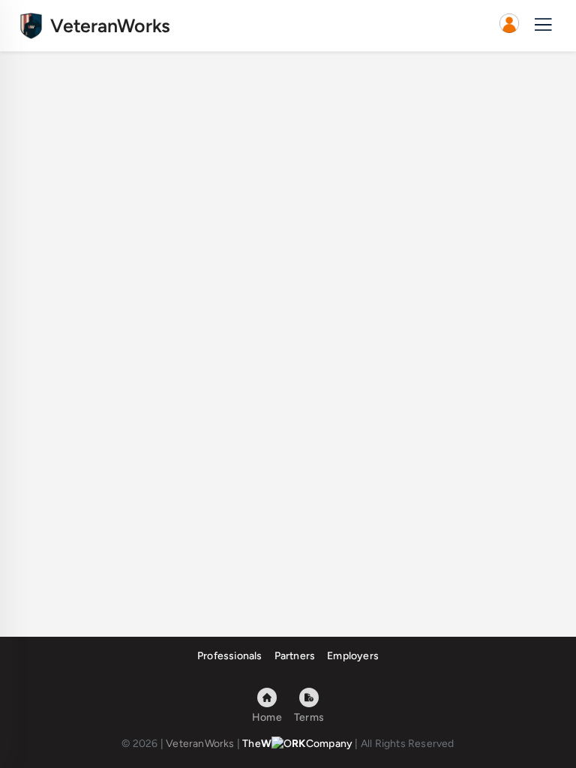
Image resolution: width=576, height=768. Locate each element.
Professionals (229, 656)
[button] (509, 25)
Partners (295, 656)
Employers (353, 656)
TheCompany (297, 743)
